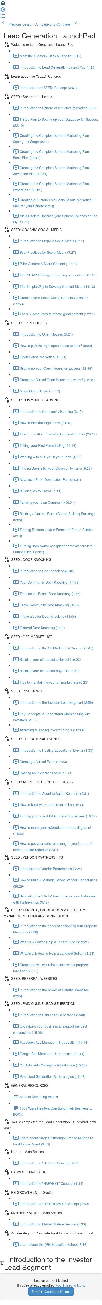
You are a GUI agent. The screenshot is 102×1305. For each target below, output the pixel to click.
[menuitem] (3, 11)
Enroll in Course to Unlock (51, 1291)
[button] (3, 4)
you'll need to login (70, 1285)
